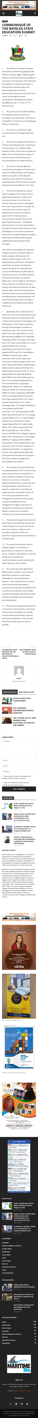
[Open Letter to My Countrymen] (7, 700)
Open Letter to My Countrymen (22, 699)
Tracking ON (25, 1191)
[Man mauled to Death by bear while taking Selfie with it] (7, 1297)
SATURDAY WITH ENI (8, 1267)
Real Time (18, 1191)
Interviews (6, 1252)
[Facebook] (11, 1404)
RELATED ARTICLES (9, 692)
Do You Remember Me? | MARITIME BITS (18, 1145)
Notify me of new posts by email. (13, 785)
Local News (6, 1255)
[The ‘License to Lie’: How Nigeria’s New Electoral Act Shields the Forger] (7, 720)
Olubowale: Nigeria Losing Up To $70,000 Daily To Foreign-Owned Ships (24, 829)
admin (5, 35)
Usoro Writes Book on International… (18, 1179)
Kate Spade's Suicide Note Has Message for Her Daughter (24, 1307)
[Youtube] (27, 1404)
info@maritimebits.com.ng (23, 1391)
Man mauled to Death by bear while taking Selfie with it (23, 1297)
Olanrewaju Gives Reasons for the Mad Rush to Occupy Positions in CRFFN (10, 654)
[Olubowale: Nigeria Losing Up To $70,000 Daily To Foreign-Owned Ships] (7, 829)
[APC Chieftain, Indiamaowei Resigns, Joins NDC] (7, 710)
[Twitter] (16, 1404)
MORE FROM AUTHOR (26, 692)
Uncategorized (7, 1273)
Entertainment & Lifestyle (11, 1246)
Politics (9, 18)
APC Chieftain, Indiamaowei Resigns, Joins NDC (23, 710)
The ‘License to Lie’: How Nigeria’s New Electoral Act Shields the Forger (24, 721)
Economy (5, 1243)
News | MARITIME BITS (18, 1155)
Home (3, 18)
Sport (4, 1270)
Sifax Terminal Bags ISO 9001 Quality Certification (27, 652)
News (4, 1258)
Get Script (12, 1191)
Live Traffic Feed (19, 1142)
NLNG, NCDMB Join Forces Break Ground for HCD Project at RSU (23, 806)
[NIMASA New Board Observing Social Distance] (7, 1287)
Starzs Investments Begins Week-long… (19, 1184)
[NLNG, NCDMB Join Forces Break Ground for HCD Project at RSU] (7, 806)
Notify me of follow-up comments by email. (16, 782)
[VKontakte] (22, 1404)
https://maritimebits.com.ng (19, 681)
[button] (35, 13)
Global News (6, 1249)
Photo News (6, 1261)
